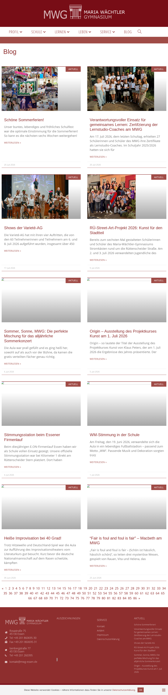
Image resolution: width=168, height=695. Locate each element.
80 (103, 598)
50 (84, 593)
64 (157, 593)
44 (52, 593)
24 (111, 588)
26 (122, 588)
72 (61, 598)
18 (80, 588)
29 (137, 588)
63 (152, 593)
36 (10, 593)
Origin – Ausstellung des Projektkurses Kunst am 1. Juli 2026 (148, 668)
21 (95, 588)
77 (88, 598)
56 (115, 593)
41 (37, 593)
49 (79, 593)
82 (114, 598)
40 (31, 593)
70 (51, 598)
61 (142, 593)
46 (63, 593)
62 (147, 593)
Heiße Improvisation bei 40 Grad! (32, 538)
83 (119, 598)
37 (16, 593)
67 (35, 598)
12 (48, 588)
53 (100, 593)
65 (163, 593)
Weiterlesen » (12, 142)
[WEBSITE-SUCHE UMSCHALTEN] (139, 32)
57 (121, 593)
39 (26, 593)
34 (164, 588)
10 (38, 588)
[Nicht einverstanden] (164, 690)
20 (90, 588)
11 (43, 588)
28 (132, 588)
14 (59, 588)
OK (140, 690)
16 (69, 588)
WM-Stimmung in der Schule (114, 435)
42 (42, 593)
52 (94, 593)
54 (105, 593)
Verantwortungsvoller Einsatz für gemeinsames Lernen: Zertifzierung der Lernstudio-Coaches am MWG (124, 125)
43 (47, 593)
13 (53, 588)
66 (30, 598)
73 (67, 598)
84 (124, 598)
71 (56, 598)
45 (58, 593)
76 (82, 598)
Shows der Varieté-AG (23, 228)
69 (46, 598)
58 (126, 593)
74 (72, 598)
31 (148, 588)
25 (116, 588)
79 (98, 598)
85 (130, 598)
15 (64, 588)
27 (127, 588)
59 (131, 593)
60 (136, 593)
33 (158, 588)
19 (85, 588)
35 (5, 593)
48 (73, 593)
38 (21, 593)
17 (74, 588)
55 (110, 593)
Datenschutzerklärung (123, 690)
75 (77, 598)
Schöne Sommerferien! (24, 120)
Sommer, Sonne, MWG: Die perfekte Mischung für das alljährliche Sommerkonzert (36, 336)
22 (101, 588)
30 (143, 588)
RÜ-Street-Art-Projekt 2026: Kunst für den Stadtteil (146, 649)
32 (153, 588)
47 (68, 593)
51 (89, 593)
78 (93, 598)
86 (135, 598)
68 (40, 598)
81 (109, 598)
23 (106, 588)
